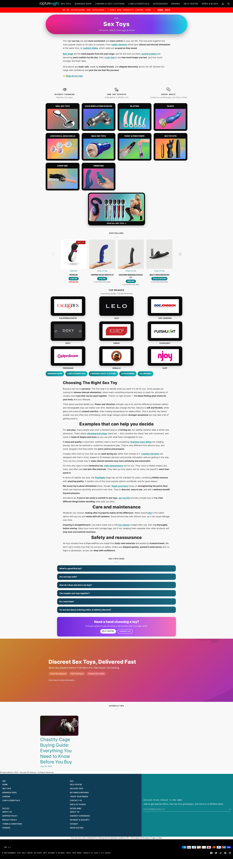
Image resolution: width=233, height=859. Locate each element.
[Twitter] (216, 853)
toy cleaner (124, 525)
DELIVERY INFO (76, 788)
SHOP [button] (4, 781)
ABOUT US (7, 812)
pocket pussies (149, 54)
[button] (66, 4)
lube (149, 513)
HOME (5, 784)
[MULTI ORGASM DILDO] (159, 254)
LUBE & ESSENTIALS (11, 800)
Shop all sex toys (74, 76)
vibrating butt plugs (97, 433)
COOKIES (6, 828)
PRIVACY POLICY (9, 820)
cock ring (110, 57)
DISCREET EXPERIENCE (80, 816)
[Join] (228, 809)
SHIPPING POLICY (9, 816)
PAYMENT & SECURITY (80, 820)
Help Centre (108, 631)
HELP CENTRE (76, 784)
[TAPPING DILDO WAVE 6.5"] (102, 254)
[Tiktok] (221, 853)
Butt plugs (68, 54)
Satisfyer (73, 271)
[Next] (180, 254)
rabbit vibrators (119, 44)
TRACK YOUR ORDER (79, 796)
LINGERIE (6, 796)
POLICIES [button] (5, 808)
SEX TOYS (6, 788)
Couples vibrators (150, 454)
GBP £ (6, 847)
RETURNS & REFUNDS (79, 792)
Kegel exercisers (120, 486)
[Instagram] (230, 853)
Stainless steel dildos (141, 442)
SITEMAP (74, 824)
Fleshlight (100, 477)
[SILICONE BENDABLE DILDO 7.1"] (131, 254)
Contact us (125, 631)
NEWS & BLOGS (76, 828)
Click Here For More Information (62, 680)
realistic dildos (90, 48)
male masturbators (113, 465)
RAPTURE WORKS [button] (75, 808)
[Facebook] (211, 853)
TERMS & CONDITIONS (12, 824)
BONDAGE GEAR (9, 792)
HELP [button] (71, 781)
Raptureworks (10, 853)
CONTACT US (76, 800)
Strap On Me (102, 271)
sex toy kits (124, 498)
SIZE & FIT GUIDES (78, 804)
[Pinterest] (225, 853)
